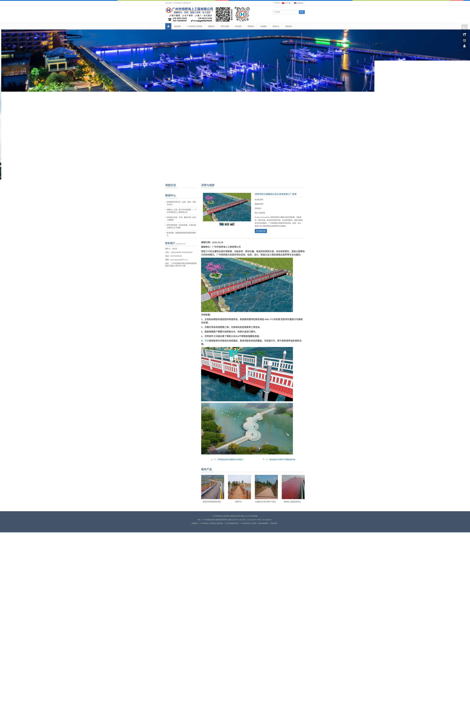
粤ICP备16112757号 (244, 532)
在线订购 (261, 247)
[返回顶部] (464, 47)
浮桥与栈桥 (225, 26)
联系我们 (288, 26)
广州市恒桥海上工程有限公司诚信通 (211, 540)
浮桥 (208, 268)
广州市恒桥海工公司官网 (248, 540)
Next (248, 224)
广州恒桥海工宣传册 (194, 26)
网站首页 (177, 26)
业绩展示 (263, 26)
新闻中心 (276, 26)
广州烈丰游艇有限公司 (231, 540)
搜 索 (301, 12)
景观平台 (238, 518)
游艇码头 (211, 26)
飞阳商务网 (273, 540)
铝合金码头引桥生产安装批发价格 (282, 476)
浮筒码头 (250, 26)
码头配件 (238, 26)
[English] (298, 3)
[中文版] (286, 3)
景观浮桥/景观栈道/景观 (212, 518)
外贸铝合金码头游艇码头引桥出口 (230, 476)
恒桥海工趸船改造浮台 (292, 518)
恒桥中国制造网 (263, 540)
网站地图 (255, 532)
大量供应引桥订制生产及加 (265, 518)
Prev (206, 224)
